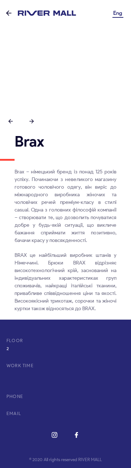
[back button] (8, 13)
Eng (117, 13)
